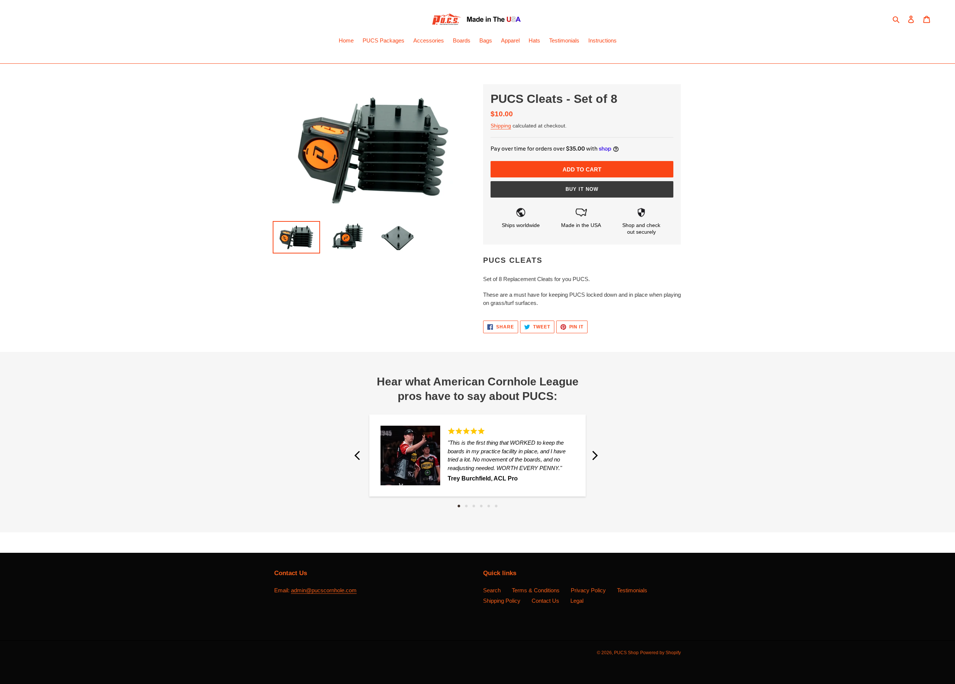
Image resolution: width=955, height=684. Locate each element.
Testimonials (632, 590)
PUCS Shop (626, 652)
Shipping (501, 126)
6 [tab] (496, 506)
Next (595, 455)
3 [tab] (474, 506)
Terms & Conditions (536, 590)
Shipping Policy (501, 601)
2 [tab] (466, 506)
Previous (360, 455)
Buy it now (582, 189)
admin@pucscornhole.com (324, 590)
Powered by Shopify (660, 652)
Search (492, 590)
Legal (576, 601)
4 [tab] (481, 506)
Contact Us (545, 601)
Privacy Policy (588, 590)
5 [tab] (488, 506)
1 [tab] (459, 506)
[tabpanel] (477, 456)
